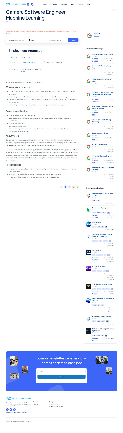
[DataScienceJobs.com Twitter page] (32, 4)
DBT (100, 241)
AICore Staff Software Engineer (102, 156)
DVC (103, 321)
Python (94, 305)
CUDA (98, 335)
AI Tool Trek (18, 412)
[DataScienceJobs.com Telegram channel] (14, 409)
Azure (98, 212)
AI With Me (25, 412)
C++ (94, 200)
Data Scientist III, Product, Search (102, 54)
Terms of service (53, 404)
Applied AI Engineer (98, 266)
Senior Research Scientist (100, 133)
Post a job (80, 4)
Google (97, 33)
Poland (112, 293)
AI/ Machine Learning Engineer (101, 316)
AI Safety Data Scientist (99, 145)
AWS (94, 212)
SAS (102, 305)
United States (110, 60)
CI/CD (94, 271)
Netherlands (111, 279)
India (112, 74)
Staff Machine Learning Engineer (102, 284)
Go (104, 271)
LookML (105, 241)
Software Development (28, 62)
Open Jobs (96, 36)
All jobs (72, 4)
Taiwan (23, 71)
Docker (104, 212)
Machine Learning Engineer (100, 208)
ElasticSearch (106, 289)
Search (74, 40)
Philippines (111, 312)
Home (45, 4)
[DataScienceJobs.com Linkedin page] (28, 4)
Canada (112, 178)
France (112, 338)
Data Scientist (96, 222)
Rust (98, 200)
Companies (54, 4)
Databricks (99, 255)
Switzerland (111, 87)
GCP (99, 226)
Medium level (25, 57)
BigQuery (95, 241)
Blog (88, 4)
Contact (35, 402)
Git (102, 226)
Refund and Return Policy (56, 406)
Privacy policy (52, 402)
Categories (64, 4)
